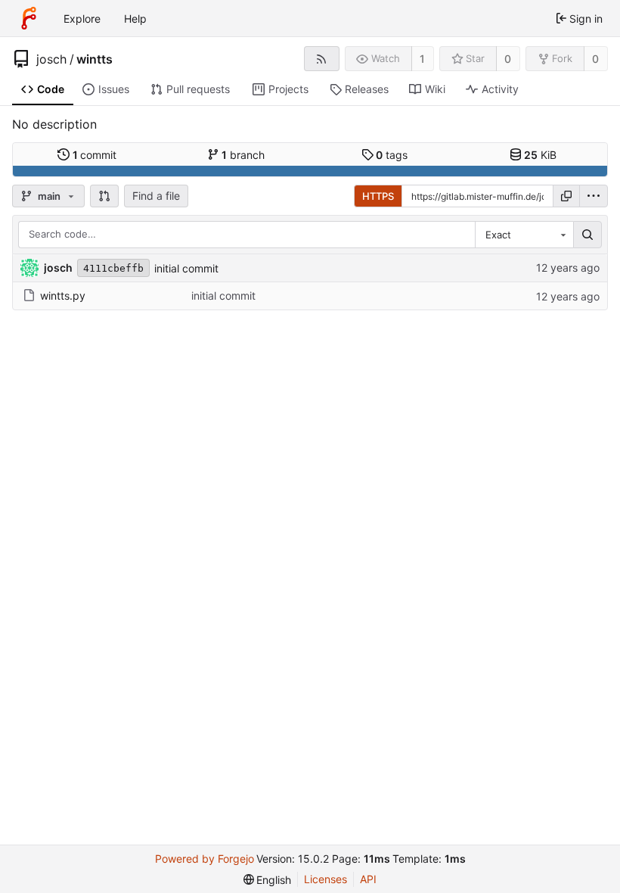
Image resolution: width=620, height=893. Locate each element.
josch (51, 59)
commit (95, 154)
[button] (104, 196)
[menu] (593, 196)
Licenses (325, 879)
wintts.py (62, 295)
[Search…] (587, 234)
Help (135, 18)
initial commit (186, 268)
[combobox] (524, 234)
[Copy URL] (566, 196)
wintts (94, 59)
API (368, 879)
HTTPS (378, 196)
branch (243, 154)
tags (392, 154)
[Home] (29, 18)
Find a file (156, 195)
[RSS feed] (321, 58)
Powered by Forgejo (204, 858)
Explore (82, 18)
